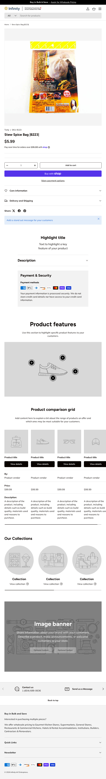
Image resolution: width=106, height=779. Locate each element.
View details (16, 464)
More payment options (53, 180)
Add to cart (70, 165)
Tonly (6, 130)
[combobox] (53, 15)
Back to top (53, 700)
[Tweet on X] (13, 211)
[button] (94, 9)
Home (6, 24)
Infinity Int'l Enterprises (19, 772)
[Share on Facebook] (19, 211)
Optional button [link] (41, 650)
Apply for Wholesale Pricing (63, 2)
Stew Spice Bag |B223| (20, 24)
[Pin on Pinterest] (24, 211)
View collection (17, 584)
